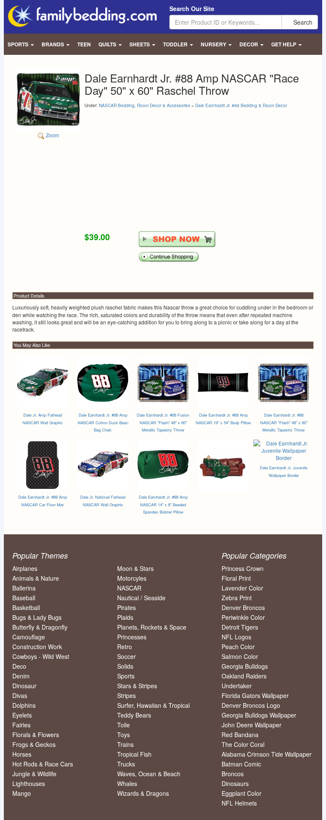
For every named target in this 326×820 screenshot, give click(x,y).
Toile (123, 725)
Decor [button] (249, 44)
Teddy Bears (134, 715)
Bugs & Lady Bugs (37, 617)
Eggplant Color (241, 793)
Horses (21, 754)
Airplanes (24, 568)
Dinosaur (24, 685)
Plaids (125, 617)
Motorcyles (131, 578)
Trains (125, 744)
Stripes (126, 695)
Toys (123, 734)
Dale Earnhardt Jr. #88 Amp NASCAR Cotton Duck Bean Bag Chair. (103, 422)
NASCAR (129, 588)
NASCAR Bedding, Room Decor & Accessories (144, 105)
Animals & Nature (35, 578)
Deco (19, 666)
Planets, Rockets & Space (151, 627)
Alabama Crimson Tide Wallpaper (267, 754)
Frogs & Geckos (34, 744)
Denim (21, 676)
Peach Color (238, 646)
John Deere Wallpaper (251, 725)
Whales (127, 783)
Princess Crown (243, 568)
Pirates (126, 607)
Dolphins (24, 705)
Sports (126, 676)
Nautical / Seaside (141, 597)
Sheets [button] (140, 44)
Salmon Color (240, 656)
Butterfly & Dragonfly (39, 627)
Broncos (233, 773)
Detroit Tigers (240, 627)
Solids (125, 666)
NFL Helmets (239, 803)
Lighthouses (28, 783)
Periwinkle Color (243, 617)
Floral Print (236, 578)
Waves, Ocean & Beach (148, 773)
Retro (124, 646)
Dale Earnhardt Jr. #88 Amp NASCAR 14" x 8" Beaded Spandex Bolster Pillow (163, 504)
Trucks (126, 764)
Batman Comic (241, 764)
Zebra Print (237, 597)
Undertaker (237, 685)
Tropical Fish (134, 754)
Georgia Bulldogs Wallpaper (259, 715)
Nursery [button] (214, 44)
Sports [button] (19, 44)
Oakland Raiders (244, 676)
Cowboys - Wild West (40, 656)
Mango (21, 793)
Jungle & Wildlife (34, 773)
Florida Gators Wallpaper (255, 695)
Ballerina (24, 588)
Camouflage (28, 637)
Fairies (21, 725)
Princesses (131, 637)
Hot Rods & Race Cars (42, 764)
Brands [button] (53, 44)
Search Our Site (191, 8)
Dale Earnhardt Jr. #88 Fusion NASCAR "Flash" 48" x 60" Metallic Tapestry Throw (163, 422)
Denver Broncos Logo (251, 705)
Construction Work (37, 646)
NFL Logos (236, 637)
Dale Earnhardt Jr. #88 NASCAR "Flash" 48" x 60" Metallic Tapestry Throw (283, 422)
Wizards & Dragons (143, 793)
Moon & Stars (135, 568)
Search (302, 22)
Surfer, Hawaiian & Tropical (153, 705)
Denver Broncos (243, 607)
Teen (84, 44)
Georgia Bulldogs (245, 666)
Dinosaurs (235, 783)
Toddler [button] (176, 44)
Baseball (23, 597)
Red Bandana (240, 734)
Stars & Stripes (137, 685)
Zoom (52, 135)
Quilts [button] (108, 44)
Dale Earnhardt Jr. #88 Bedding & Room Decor (241, 105)
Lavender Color (242, 588)
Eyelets (22, 715)
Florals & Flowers (35, 734)
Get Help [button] (284, 44)
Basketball (26, 607)
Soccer (126, 656)
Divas (19, 695)
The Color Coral (243, 744)
